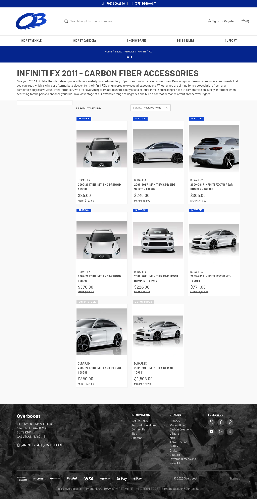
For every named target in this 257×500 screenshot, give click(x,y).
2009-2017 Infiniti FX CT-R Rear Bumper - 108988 (211, 187)
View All (175, 463)
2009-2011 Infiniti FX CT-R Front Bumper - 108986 (156, 279)
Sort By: (137, 107)
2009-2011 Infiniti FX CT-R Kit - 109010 (210, 279)
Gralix (173, 450)
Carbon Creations (181, 429)
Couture (175, 454)
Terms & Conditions (144, 425)
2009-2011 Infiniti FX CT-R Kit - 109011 (154, 370)
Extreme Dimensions (183, 458)
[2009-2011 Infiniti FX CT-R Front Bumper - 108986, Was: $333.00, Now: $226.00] (158, 240)
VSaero (174, 433)
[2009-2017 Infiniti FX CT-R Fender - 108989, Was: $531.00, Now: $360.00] (101, 332)
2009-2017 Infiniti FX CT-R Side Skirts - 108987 (154, 187)
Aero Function (178, 442)
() (247, 21)
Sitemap (137, 437)
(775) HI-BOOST (145, 3)
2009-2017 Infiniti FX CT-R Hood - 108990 (100, 279)
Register (229, 21)
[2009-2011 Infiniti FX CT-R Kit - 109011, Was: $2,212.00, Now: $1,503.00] (158, 332)
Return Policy (140, 420)
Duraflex (175, 420)
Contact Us (138, 429)
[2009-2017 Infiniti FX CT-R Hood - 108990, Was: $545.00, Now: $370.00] (101, 240)
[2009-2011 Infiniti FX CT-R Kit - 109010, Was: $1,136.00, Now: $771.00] (214, 240)
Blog (134, 433)
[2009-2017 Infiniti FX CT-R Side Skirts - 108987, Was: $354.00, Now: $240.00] (158, 148)
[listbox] (156, 108)
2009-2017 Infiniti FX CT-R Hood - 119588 (100, 187)
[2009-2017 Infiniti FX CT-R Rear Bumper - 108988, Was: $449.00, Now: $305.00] (214, 148)
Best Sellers (185, 40)
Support (231, 40)
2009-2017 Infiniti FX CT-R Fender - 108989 (101, 370)
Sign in (216, 21)
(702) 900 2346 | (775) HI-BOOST (42, 445)
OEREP (174, 446)
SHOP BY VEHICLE (31, 40)
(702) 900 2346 (115, 3)
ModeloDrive (178, 425)
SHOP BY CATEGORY (84, 40)
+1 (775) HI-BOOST (148, 488)
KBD (172, 437)
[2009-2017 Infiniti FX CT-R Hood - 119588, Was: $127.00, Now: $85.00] (101, 148)
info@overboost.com (71, 488)
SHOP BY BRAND (137, 40)
